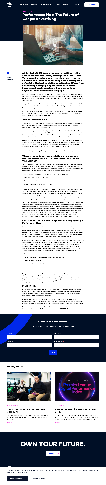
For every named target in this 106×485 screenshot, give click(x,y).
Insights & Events (46, 4)
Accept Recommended (17, 478)
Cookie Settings (39, 478)
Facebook (10, 79)
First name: (11, 333)
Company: (10, 341)
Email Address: (59, 341)
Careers (57, 4)
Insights (9, 422)
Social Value (75, 4)
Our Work (34, 4)
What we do (24, 4)
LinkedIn (9, 77)
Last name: (57, 333)
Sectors (65, 4)
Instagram (10, 82)
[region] (53, 476)
